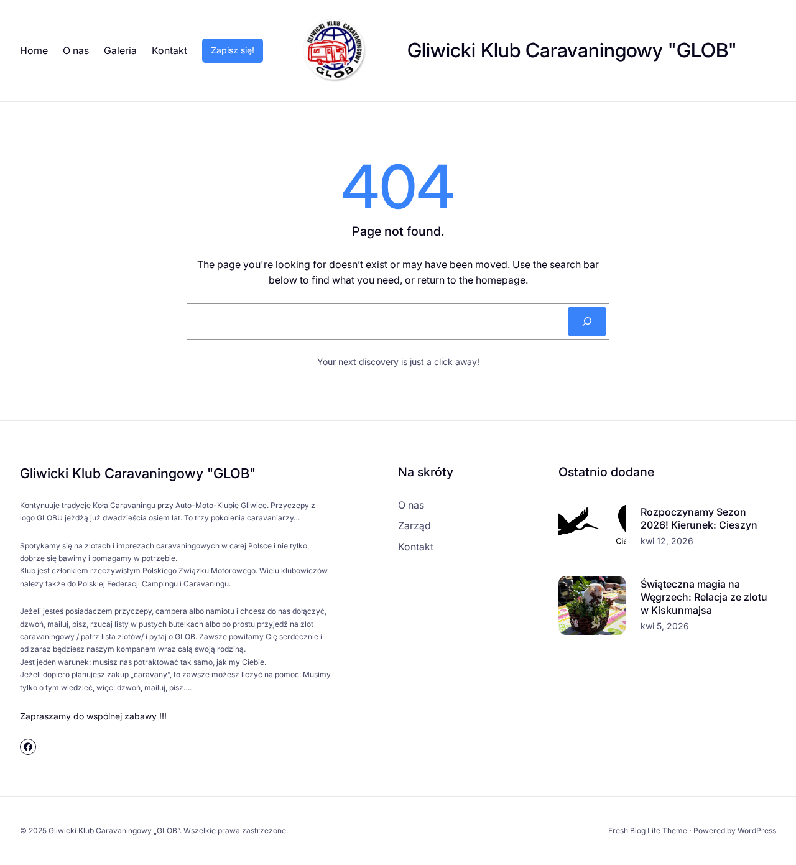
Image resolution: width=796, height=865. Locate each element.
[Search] (587, 321)
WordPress (757, 830)
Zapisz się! (232, 50)
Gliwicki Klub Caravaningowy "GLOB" (572, 50)
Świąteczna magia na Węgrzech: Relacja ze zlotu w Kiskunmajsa (704, 597)
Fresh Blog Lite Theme (647, 830)
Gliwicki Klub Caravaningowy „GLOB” (114, 830)
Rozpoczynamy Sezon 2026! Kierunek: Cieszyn (699, 518)
